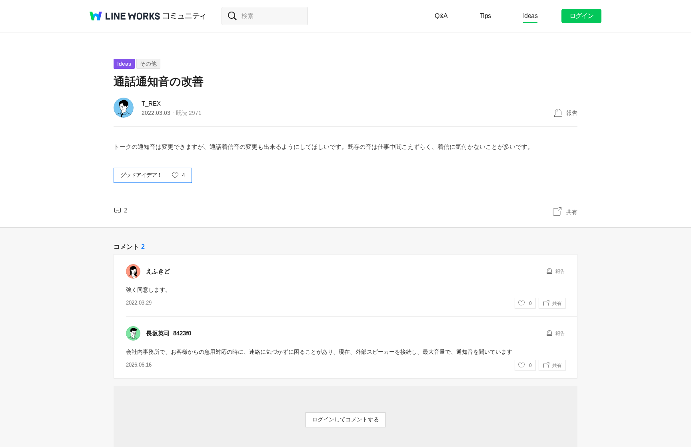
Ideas (530, 15)
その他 (148, 63)
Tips (485, 15)
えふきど (158, 271)
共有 (571, 212)
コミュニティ (184, 16)
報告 (571, 113)
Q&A (441, 15)
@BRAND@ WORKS (125, 16)
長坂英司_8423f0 (168, 333)
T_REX (151, 103)
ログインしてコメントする (345, 419)
